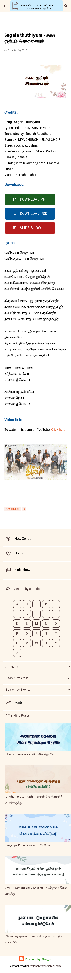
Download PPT (33, 199)
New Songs (23, 538)
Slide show (22, 570)
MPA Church (12, 509)
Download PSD (33, 213)
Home (19, 553)
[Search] (66, 5)
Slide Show (30, 228)
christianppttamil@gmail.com (44, 966)
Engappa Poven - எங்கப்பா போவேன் (28, 845)
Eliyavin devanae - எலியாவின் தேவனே (29, 754)
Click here (58, 429)
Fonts (19, 702)
